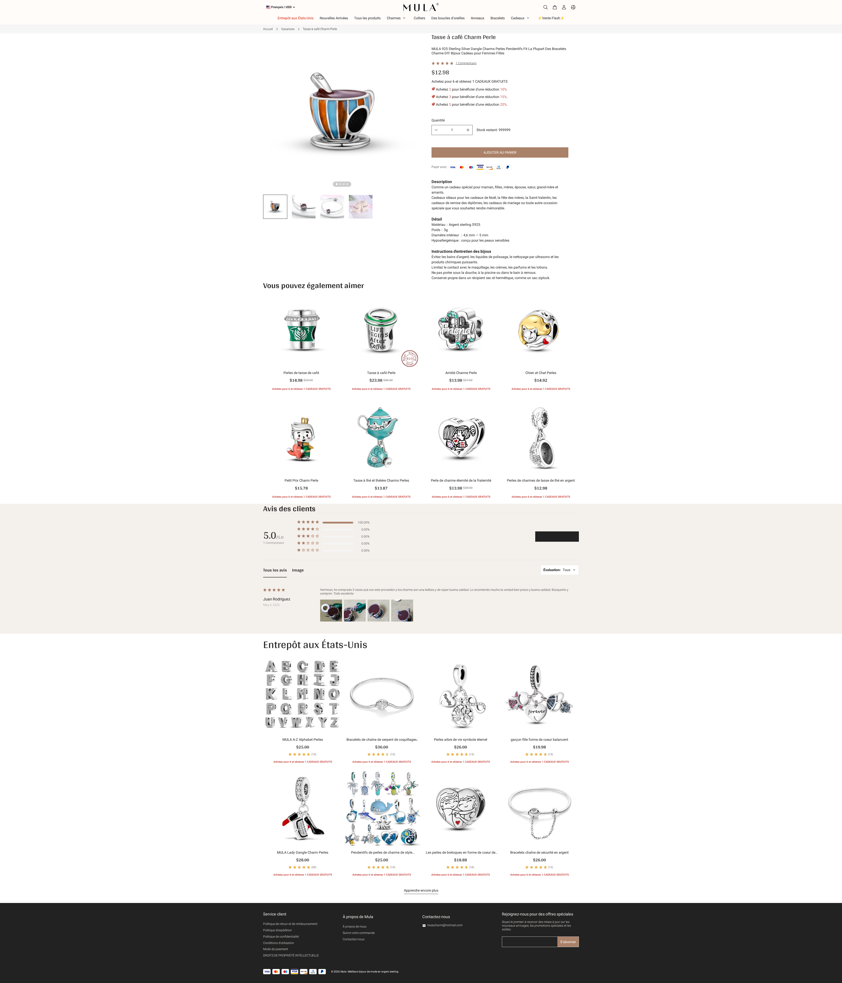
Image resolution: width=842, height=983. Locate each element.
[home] (421, 7)
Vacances (287, 29)
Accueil (268, 29)
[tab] (337, 184)
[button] (275, 207)
